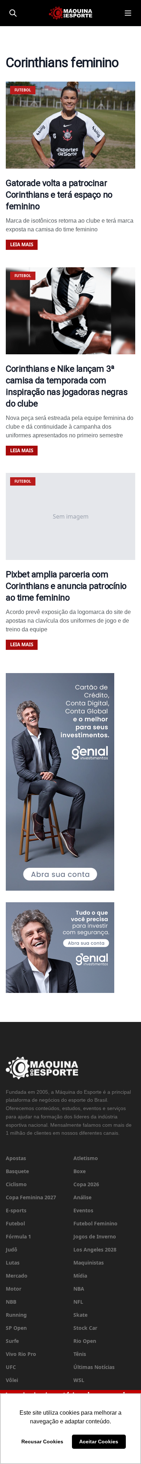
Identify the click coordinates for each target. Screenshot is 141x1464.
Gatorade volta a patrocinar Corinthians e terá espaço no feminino (59, 194)
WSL (78, 1380)
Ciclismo (16, 1184)
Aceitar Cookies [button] (98, 1441)
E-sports (16, 1210)
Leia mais (21, 244)
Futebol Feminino (95, 1223)
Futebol (15, 1223)
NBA (78, 1288)
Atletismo (85, 1158)
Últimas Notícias (94, 1367)
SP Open (16, 1327)
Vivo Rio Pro (21, 1353)
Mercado (16, 1275)
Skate (80, 1314)
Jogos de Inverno (94, 1236)
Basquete (17, 1171)
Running (16, 1314)
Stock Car (85, 1327)
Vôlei (12, 1380)
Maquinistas (88, 1262)
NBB (11, 1301)
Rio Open (84, 1340)
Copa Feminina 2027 (31, 1197)
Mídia (80, 1275)
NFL (78, 1301)
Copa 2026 (86, 1184)
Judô (11, 1249)
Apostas (16, 1158)
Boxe (79, 1171)
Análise (82, 1197)
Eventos (83, 1210)
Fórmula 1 (18, 1236)
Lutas (13, 1262)
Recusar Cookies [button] (42, 1441)
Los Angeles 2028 (94, 1249)
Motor (13, 1288)
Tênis (79, 1353)
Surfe (12, 1340)
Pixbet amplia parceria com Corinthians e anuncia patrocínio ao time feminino (66, 586)
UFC (11, 1367)
